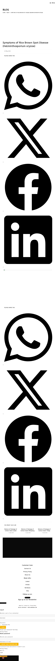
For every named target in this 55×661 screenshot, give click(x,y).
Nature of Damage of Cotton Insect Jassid (10, 529)
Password (2, 622)
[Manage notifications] (3, 658)
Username (2, 618)
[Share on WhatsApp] (28, 113)
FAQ (27, 591)
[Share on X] (28, 162)
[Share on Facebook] (28, 211)
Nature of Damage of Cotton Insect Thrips (44, 529)
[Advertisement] (27, 27)
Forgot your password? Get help (9, 629)
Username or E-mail (5, 641)
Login (3, 627)
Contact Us (27, 568)
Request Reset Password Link (9, 644)
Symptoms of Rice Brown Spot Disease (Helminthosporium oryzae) (27, 12)
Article (27, 584)
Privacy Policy (27, 571)
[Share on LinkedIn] (28, 267)
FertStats (27, 587)
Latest (27, 581)
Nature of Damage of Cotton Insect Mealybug (27, 529)
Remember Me (6, 624)
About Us (27, 575)
